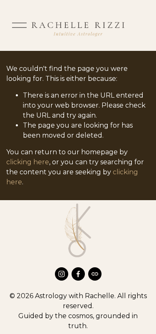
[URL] (95, 274)
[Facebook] (78, 274)
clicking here (27, 162)
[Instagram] (61, 274)
